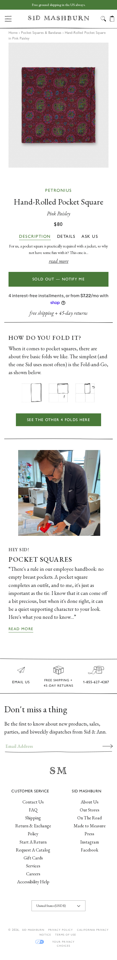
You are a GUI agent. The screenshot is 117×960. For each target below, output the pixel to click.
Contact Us (33, 802)
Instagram (89, 842)
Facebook (89, 850)
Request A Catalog (33, 850)
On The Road (89, 818)
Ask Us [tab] (90, 236)
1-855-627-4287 (96, 682)
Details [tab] (66, 236)
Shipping (33, 818)
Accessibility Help (33, 882)
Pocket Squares (40, 559)
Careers (33, 874)
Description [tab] (35, 236)
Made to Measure (90, 826)
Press (89, 834)
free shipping (42, 313)
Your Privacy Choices (63, 942)
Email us (21, 682)
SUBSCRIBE (108, 746)
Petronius (58, 190)
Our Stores (89, 810)
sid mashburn (33, 929)
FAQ (33, 810)
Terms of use (65, 934)
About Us (90, 802)
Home (13, 32)
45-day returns (73, 313)
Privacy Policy (60, 929)
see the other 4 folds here (58, 419)
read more (58, 261)
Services (33, 866)
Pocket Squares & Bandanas (41, 32)
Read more (21, 628)
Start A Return (33, 842)
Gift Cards (33, 858)
